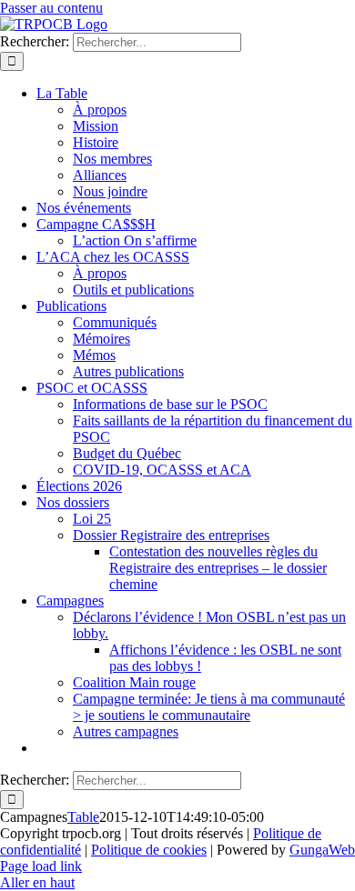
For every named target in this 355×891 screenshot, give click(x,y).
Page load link (41, 866)
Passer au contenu (51, 7)
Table (83, 817)
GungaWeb (322, 849)
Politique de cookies (149, 849)
